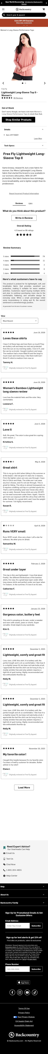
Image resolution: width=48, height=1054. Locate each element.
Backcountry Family (9, 902)
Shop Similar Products (18, 119)
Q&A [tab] (31, 203)
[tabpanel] (24, 501)
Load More (24, 787)
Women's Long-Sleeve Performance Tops (17, 30)
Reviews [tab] (19, 203)
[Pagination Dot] (21, 25)
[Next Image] (45, 83)
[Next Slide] (46, 3)
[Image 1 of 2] (22, 83)
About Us (4, 894)
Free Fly (4, 89)
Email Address (11, 921)
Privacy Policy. (32, 959)
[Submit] (4, 15)
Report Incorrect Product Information (24, 193)
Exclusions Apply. (11, 947)
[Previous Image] (3, 83)
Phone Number (12, 964)
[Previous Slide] (1, 3)
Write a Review (24, 217)
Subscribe (36, 925)
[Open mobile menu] (3, 9)
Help (2, 886)
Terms (24, 959)
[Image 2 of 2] (25, 83)
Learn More (38, 138)
